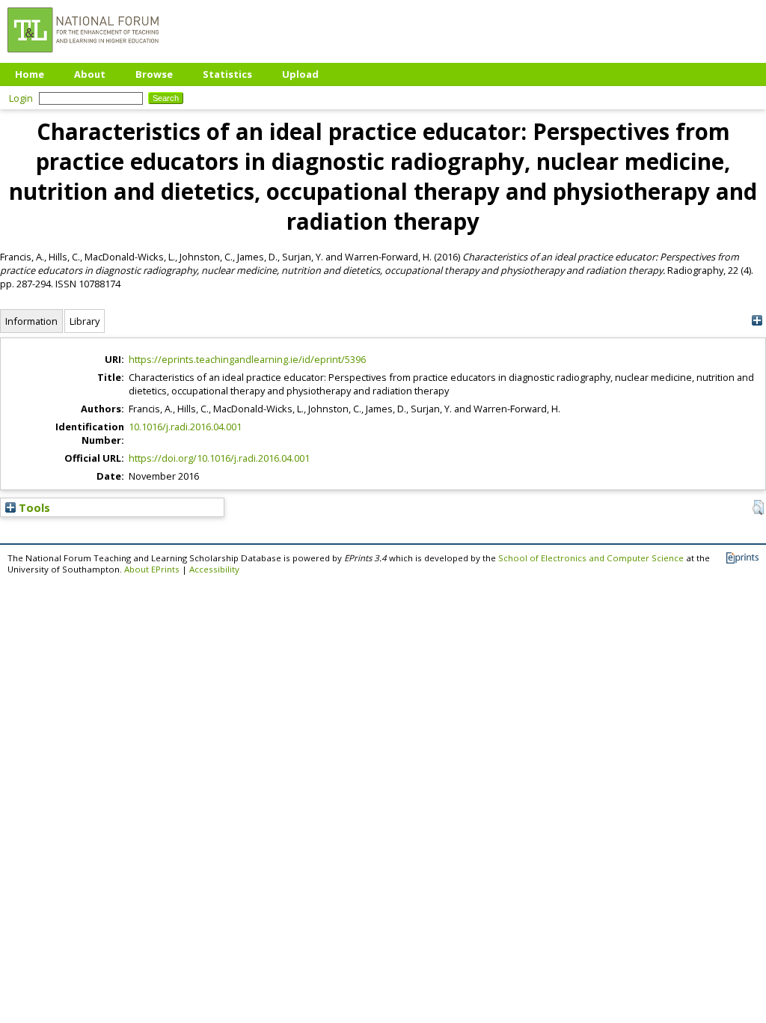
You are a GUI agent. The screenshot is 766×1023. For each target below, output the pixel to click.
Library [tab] (84, 321)
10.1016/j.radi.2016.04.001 (185, 426)
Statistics (227, 74)
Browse (154, 74)
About (89, 74)
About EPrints (152, 569)
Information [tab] (31, 321)
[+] (756, 320)
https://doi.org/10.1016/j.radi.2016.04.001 (219, 458)
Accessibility (214, 569)
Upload (300, 74)
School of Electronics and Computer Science (591, 558)
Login (21, 98)
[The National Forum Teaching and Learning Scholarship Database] (83, 56)
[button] (758, 507)
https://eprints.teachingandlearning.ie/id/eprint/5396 (247, 359)
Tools (33, 507)
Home (29, 74)
